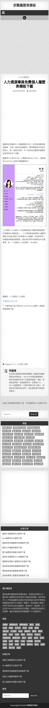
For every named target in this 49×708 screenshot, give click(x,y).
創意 (16, 431)
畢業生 (38, 444)
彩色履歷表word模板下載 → (37, 403)
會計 (6, 444)
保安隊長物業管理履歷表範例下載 (15, 566)
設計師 (19, 457)
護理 (41, 457)
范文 (16, 454)
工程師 (19, 437)
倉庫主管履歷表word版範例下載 (15, 557)
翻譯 (16, 450)
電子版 (27, 464)
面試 (38, 464)
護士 (31, 457)
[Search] (24, 17)
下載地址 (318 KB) (10, 301)
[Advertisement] (24, 46)
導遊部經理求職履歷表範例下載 (14, 571)
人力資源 (19, 364)
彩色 (30, 437)
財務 (6, 460)
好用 (18, 434)
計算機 (7, 457)
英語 (6, 454)
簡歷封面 (20, 447)
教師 (29, 441)
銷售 (16, 464)
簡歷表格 (34, 447)
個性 (6, 431)
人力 (14, 364)
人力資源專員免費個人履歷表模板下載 (24, 84)
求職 (17, 444)
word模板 (33, 427)
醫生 (38, 460)
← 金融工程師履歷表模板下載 (12, 403)
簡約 (6, 450)
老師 (26, 450)
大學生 (8, 434)
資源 (26, 364)
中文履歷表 (25, 77)
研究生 (7, 447)
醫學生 (27, 460)
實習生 (7, 437)
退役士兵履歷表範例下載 (12, 548)
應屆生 (7, 441)
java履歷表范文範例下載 (12, 538)
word (7, 427)
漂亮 (27, 444)
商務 (36, 431)
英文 (36, 450)
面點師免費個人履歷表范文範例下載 (16, 561)
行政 (36, 454)
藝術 (26, 454)
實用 (39, 434)
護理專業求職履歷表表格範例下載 (15, 543)
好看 (29, 434)
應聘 (19, 441)
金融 (6, 464)
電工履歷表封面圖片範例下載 (13, 552)
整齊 (38, 441)
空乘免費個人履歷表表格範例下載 (15, 575)
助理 (26, 431)
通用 (16, 460)
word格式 (19, 427)
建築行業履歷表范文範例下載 (13, 534)
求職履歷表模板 (24, 5)
